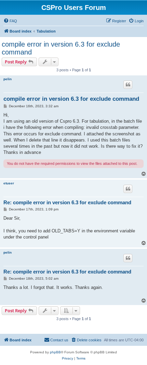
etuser (8, 183)
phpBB (55, 352)
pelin (7, 79)
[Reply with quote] (127, 85)
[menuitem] (10, 21)
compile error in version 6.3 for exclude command (61, 48)
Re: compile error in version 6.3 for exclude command (67, 202)
